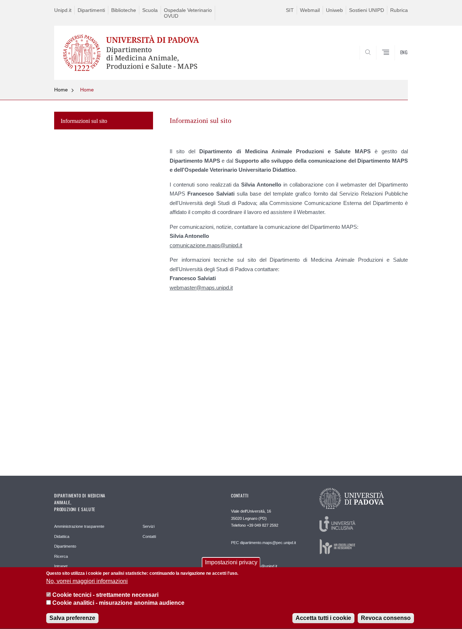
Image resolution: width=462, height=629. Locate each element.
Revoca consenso (386, 618)
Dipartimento (65, 546)
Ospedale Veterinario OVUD (188, 13)
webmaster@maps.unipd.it (201, 287)
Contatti (149, 536)
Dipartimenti (91, 10)
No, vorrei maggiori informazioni (87, 581)
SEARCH (395, 62)
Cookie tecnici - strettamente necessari (105, 595)
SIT (290, 10)
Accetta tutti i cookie (323, 618)
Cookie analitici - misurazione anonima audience (118, 603)
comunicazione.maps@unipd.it (206, 245)
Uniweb (334, 10)
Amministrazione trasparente (79, 526)
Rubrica (399, 10)
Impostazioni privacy (231, 562)
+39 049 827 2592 (262, 525)
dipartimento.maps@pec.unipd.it (268, 542)
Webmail (310, 10)
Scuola (150, 10)
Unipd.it (62, 10)
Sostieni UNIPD (366, 10)
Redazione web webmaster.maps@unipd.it (254, 563)
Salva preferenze (72, 618)
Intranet (60, 566)
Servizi (148, 526)
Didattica (61, 536)
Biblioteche (123, 10)
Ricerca (61, 556)
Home (61, 90)
